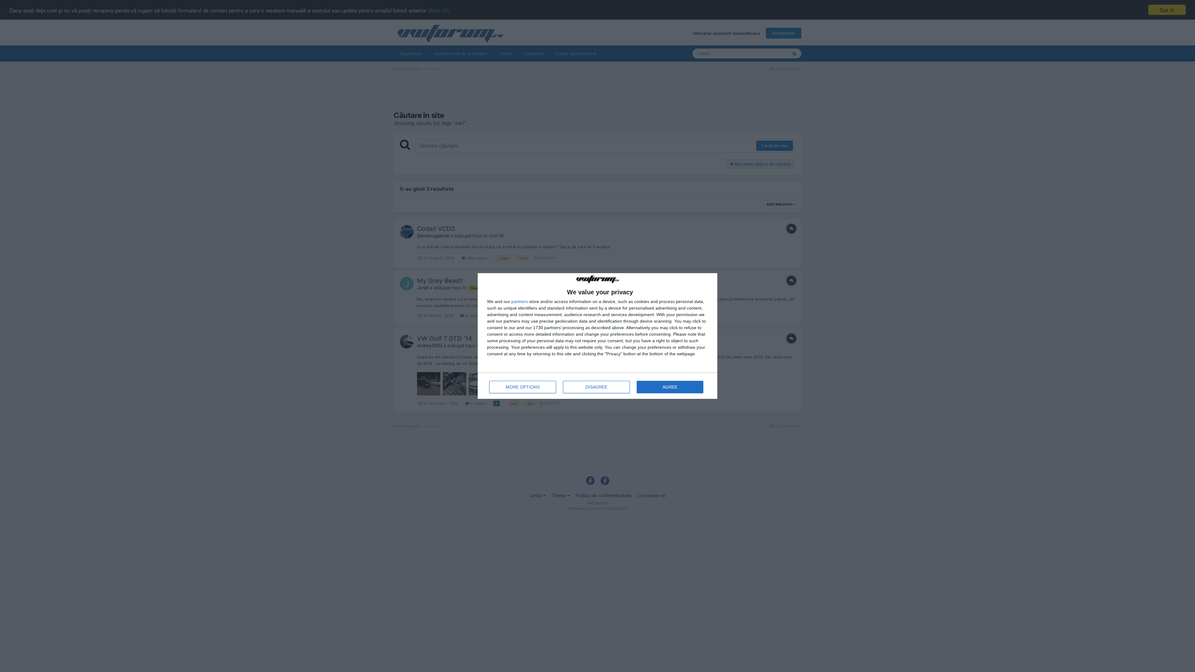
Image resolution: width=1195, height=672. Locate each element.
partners (519, 301)
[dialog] (597, 336)
